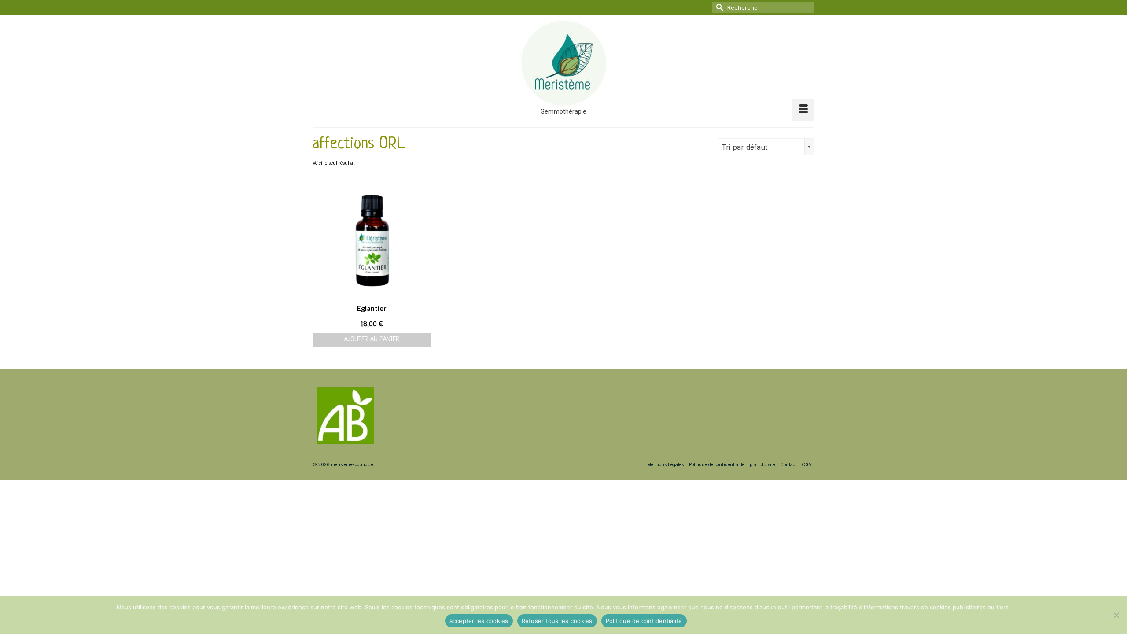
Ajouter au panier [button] (372, 339)
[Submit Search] (718, 7)
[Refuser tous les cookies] (1116, 615)
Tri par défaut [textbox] (744, 147)
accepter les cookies (478, 620)
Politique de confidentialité (644, 620)
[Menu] (803, 110)
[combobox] (766, 146)
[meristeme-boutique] (563, 63)
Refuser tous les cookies (557, 620)
